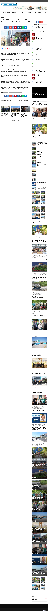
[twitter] (8, 27)
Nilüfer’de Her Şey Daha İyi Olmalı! (41, 31)
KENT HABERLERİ (35, 549)
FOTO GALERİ (35, 93)
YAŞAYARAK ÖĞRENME (39, 49)
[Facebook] (41, 1)
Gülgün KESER (38, 44)
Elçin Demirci (37, 37)
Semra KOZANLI (38, 70)
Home (1, 15)
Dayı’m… (37, 64)
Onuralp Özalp (38, 63)
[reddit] (13, 27)
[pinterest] (15, 27)
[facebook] (5, 27)
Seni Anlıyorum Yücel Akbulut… (40, 75)
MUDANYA (37, 56)
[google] (10, 27)
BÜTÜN (37, 45)
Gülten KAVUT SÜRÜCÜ (39, 48)
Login (46, 598)
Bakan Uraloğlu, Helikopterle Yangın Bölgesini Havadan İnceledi (24, 115)
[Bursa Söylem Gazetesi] (9, 2)
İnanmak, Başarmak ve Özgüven (40, 71)
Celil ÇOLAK (37, 30)
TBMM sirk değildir (38, 82)
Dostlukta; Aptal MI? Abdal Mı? (40, 27)
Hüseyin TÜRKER (38, 55)
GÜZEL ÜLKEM (38, 78)
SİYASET (34, 561)
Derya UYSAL (37, 33)
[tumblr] (20, 27)
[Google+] (44, 1)
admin (32, 137)
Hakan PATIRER (38, 52)
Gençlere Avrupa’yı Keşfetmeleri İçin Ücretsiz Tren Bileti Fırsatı (6, 100)
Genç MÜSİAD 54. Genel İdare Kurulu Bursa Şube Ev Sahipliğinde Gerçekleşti (15, 115)
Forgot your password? (35, 599)
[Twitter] (43, 1)
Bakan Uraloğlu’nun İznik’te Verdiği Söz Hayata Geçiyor (4, 114)
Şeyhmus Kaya (38, 77)
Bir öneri (37, 34)
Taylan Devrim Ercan (39, 81)
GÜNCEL (4, 15)
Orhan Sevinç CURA (38, 66)
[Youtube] (46, 1)
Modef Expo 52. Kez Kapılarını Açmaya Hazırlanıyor (24, 100)
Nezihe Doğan (38, 59)
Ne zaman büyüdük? (39, 38)
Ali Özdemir (37, 26)
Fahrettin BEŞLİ (38, 41)
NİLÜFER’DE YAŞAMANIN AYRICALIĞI (41, 67)
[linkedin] (18, 27)
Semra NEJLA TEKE (38, 74)
